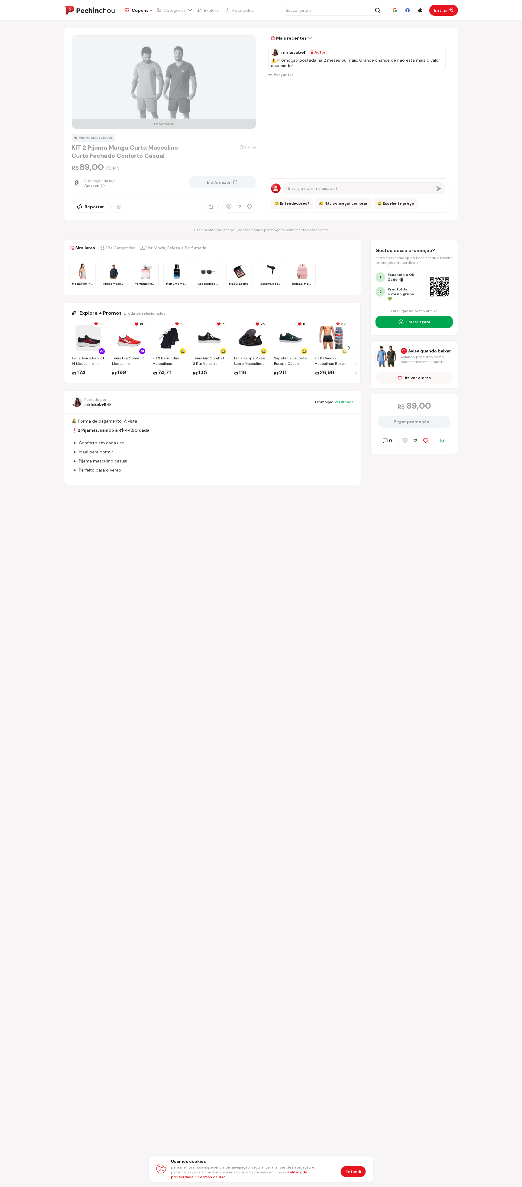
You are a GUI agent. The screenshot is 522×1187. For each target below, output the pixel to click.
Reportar (94, 206)
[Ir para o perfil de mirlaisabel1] (275, 52)
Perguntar (283, 74)
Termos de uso (212, 1177)
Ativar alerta (417, 378)
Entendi (353, 1171)
